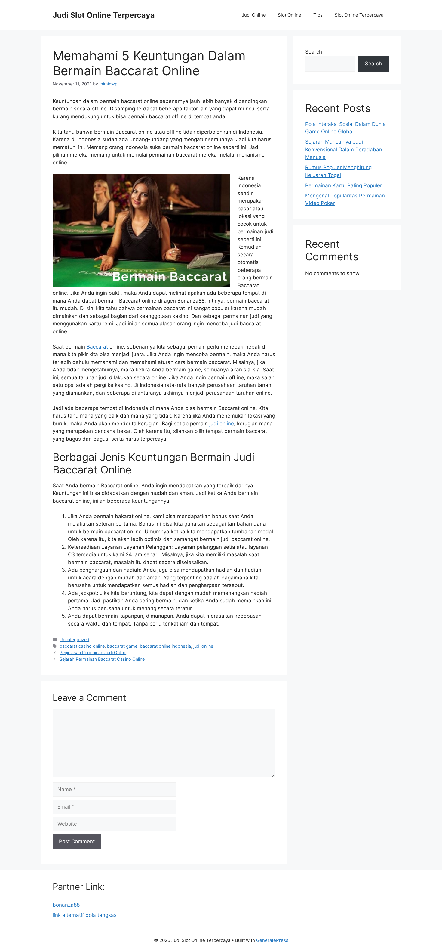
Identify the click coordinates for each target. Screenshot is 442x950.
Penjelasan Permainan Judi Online (93, 652)
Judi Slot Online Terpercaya (104, 15)
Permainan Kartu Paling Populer (343, 185)
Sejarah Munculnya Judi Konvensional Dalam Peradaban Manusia (343, 149)
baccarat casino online (82, 646)
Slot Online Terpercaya (359, 15)
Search (313, 52)
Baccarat (97, 347)
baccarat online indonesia (165, 646)
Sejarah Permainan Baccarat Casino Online (102, 659)
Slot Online (289, 15)
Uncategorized (74, 639)
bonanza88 (66, 905)
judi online (221, 424)
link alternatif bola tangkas (85, 915)
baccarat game (122, 646)
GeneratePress (272, 940)
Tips (318, 15)
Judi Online (254, 15)
